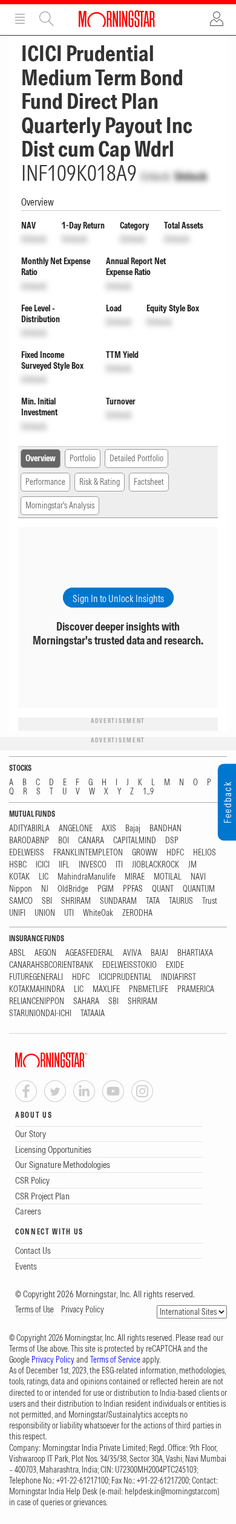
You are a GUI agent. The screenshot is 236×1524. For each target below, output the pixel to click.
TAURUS (181, 901)
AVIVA (132, 953)
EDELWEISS (26, 852)
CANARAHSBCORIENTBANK (51, 965)
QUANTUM (199, 888)
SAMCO (21, 901)
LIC (43, 876)
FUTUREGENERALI (36, 977)
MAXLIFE (106, 989)
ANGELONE (76, 828)
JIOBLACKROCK (155, 864)
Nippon (20, 888)
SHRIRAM (76, 901)
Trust (209, 901)
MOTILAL (168, 876)
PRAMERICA (195, 989)
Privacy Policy (82, 1309)
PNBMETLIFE (148, 989)
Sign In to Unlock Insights (118, 598)
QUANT (163, 888)
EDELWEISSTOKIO (129, 965)
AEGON (45, 953)
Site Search (46, 18)
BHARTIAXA (195, 953)
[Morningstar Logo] (117, 18)
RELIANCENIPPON (36, 1001)
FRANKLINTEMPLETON (88, 852)
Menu (20, 18)
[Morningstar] (75, 1060)
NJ (44, 888)
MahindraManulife (86, 876)
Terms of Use (34, 1309)
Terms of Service (115, 1359)
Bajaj (132, 828)
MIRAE (135, 876)
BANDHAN (165, 828)
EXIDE (175, 965)
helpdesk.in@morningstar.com (171, 1491)
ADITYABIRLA (29, 828)
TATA (153, 901)
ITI (119, 864)
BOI (63, 840)
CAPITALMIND (134, 840)
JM (192, 864)
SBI (47, 901)
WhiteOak (98, 913)
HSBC (18, 864)
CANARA (91, 840)
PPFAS (133, 888)
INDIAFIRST (178, 977)
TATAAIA (92, 1013)
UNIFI (17, 913)
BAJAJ (159, 953)
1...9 (148, 791)
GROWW (144, 852)
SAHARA (86, 1001)
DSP (172, 840)
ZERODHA (137, 913)
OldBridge (72, 888)
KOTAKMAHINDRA (37, 989)
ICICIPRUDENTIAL (125, 977)
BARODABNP (29, 840)
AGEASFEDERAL (89, 953)
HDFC (175, 852)
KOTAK (19, 876)
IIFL (64, 864)
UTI (69, 913)
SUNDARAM (118, 901)
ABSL (17, 953)
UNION (44, 913)
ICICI (43, 864)
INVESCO (93, 864)
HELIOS (204, 852)
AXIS (109, 828)
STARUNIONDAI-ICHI (40, 1013)
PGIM (105, 888)
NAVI (198, 876)
